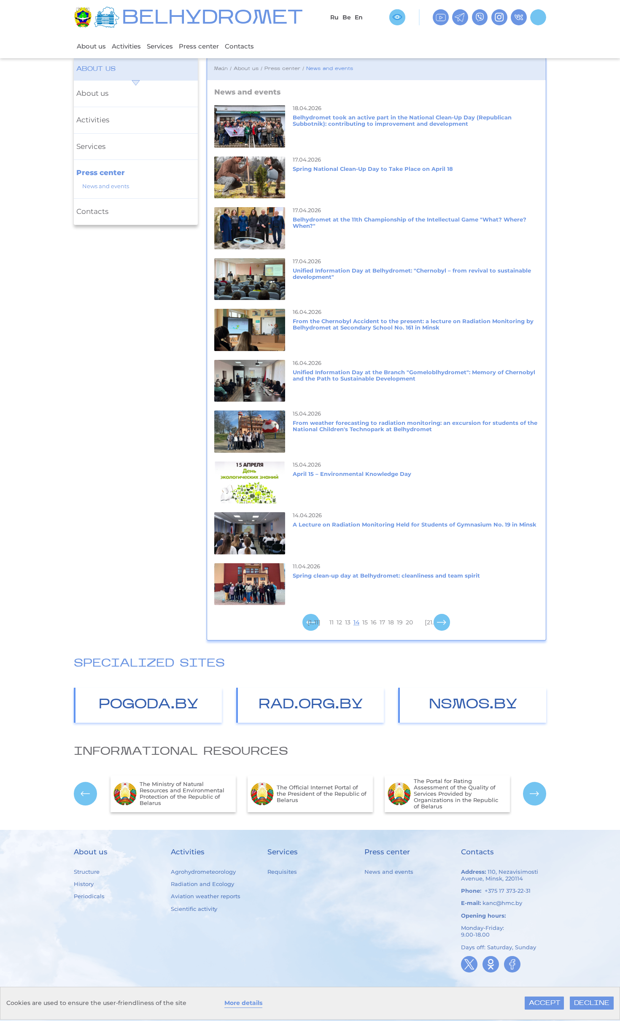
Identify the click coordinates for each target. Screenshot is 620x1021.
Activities (126, 46)
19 (400, 622)
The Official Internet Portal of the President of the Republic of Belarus (188, 793)
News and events (105, 186)
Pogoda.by (149, 705)
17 (382, 622)
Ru (334, 17)
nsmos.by (473, 705)
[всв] (397, 17)
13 (347, 622)
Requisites (282, 871)
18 (391, 622)
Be (346, 17)
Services (160, 46)
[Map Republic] (108, 17)
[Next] (442, 622)
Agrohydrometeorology (203, 871)
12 (339, 622)
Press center (199, 46)
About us (91, 46)
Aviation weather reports (205, 896)
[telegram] (460, 17)
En (359, 17)
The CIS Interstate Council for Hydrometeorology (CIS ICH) (458, 793)
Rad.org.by (311, 705)
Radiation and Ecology (202, 884)
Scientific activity (194, 908)
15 (365, 622)
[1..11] (314, 622)
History (84, 884)
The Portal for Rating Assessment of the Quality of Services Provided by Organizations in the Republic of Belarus (322, 794)
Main (221, 69)
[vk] (519, 17)
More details (243, 1003)
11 (331, 622)
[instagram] (499, 17)
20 (409, 622)
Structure (87, 871)
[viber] (480, 17)
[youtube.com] (441, 17)
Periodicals (89, 896)
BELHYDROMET (212, 19)
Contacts (239, 46)
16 (374, 622)
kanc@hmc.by (502, 902)
